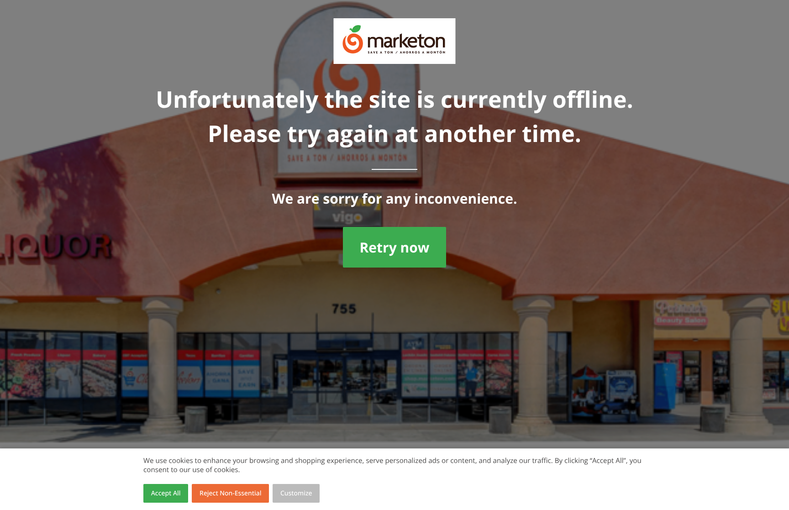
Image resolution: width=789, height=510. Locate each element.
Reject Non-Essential (230, 493)
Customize (296, 493)
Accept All (166, 493)
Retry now (394, 247)
